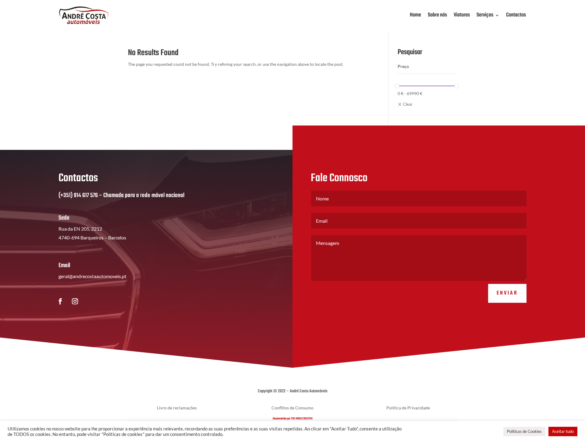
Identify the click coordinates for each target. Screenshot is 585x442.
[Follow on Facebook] (60, 301)
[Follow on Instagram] (75, 301)
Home (415, 15)
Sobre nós (437, 15)
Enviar (507, 293)
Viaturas (462, 15)
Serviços (485, 15)
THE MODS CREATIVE (302, 418)
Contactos (516, 15)
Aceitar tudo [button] (563, 431)
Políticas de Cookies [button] (524, 431)
